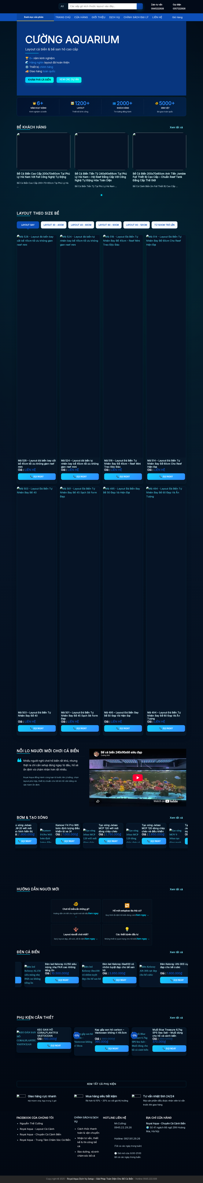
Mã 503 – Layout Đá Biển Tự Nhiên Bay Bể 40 (34, 714)
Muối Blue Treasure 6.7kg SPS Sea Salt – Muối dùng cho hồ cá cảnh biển (167, 1032)
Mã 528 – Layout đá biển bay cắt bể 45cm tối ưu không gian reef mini (37, 463)
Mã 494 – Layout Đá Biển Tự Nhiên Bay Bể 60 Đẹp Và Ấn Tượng (164, 715)
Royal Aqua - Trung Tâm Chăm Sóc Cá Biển (45, 1139)
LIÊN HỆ (157, 17)
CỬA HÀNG (81, 17)
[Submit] (140, 6)
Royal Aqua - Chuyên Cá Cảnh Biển (40, 1134)
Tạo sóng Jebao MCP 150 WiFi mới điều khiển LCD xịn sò (39, 830)
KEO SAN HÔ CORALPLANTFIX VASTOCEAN (47, 1032)
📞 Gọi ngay (37, 476)
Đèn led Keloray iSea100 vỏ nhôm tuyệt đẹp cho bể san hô (164, 967)
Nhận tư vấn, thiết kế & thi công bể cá (87, 1142)
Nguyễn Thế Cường (31, 1123)
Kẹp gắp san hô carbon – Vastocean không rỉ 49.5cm (111, 1031)
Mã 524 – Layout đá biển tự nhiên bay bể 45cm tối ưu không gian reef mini (80, 463)
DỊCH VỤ (114, 17)
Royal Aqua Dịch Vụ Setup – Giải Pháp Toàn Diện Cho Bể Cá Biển (100, 1178)
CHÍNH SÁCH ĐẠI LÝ (136, 17)
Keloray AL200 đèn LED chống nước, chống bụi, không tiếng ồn (47, 967)
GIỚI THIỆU (98, 17)
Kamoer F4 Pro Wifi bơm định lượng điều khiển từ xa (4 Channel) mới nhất (170, 830)
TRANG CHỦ (62, 17)
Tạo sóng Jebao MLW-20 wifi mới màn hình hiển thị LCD (125, 830)
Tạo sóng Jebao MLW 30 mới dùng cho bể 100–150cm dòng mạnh (82, 830)
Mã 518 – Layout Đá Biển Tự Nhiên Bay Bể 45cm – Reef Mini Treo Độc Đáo (122, 463)
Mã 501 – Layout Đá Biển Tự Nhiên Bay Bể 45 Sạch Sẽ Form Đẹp (79, 715)
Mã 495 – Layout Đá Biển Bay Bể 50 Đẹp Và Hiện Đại (121, 714)
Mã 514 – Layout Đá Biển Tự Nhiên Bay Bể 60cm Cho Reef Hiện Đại (164, 463)
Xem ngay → (142, 915)
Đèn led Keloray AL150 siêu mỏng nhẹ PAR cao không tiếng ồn (106, 967)
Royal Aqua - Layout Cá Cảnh (37, 1128)
